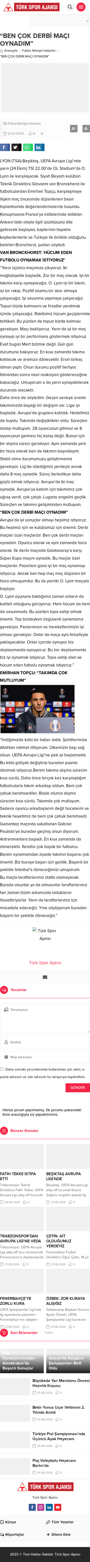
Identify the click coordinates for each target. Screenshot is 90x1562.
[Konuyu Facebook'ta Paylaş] (5, 147)
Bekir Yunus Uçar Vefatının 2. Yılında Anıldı (58, 1410)
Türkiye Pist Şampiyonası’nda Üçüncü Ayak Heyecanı (58, 1436)
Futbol (26, 51)
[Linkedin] (49, 1507)
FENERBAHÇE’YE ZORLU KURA (15, 1301)
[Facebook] (32, 1507)
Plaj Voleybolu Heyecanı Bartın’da (54, 1463)
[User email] (45, 977)
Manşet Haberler (44, 51)
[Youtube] (57, 1507)
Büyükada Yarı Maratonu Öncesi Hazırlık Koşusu (61, 1383)
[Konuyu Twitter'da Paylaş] (17, 147)
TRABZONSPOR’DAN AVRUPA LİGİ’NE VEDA (20, 1239)
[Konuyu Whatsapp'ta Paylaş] (28, 147)
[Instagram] (40, 1507)
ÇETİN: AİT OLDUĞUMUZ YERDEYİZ (58, 1241)
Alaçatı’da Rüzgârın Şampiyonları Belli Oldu (66, 1363)
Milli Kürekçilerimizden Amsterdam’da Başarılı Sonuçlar (18, 1361)
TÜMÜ (48, 1333)
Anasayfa (11, 51)
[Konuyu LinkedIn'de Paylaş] (39, 147)
